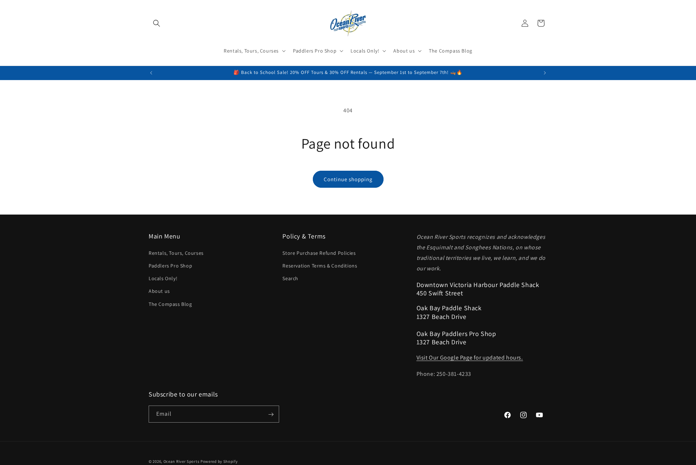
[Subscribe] (271, 414)
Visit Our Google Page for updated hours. (470, 357)
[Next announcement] (545, 73)
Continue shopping (348, 179)
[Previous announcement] (151, 73)
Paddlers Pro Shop (170, 265)
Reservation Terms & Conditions (319, 265)
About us (159, 291)
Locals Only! (163, 278)
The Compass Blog (170, 303)
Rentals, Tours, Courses (176, 252)
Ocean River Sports (181, 461)
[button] (157, 23)
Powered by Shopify (219, 461)
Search (290, 278)
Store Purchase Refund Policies (319, 252)
